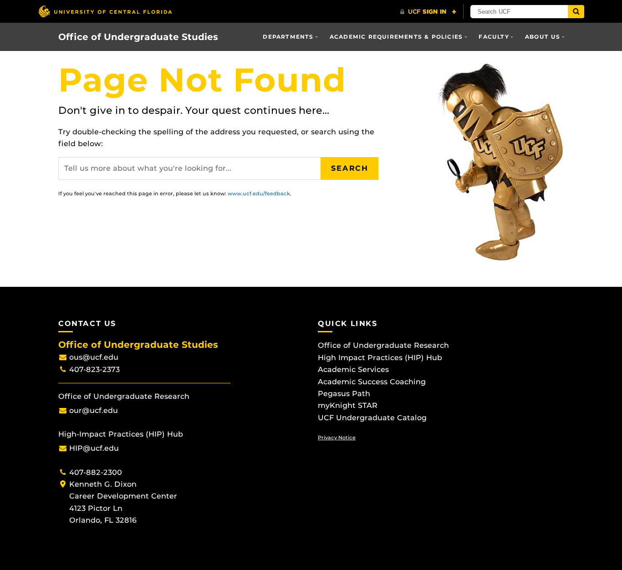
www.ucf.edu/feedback (259, 193)
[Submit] (576, 11)
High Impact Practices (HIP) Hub (380, 357)
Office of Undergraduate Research (383, 345)
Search (349, 168)
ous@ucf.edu (93, 357)
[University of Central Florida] (105, 11)
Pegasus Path (344, 393)
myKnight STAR (347, 405)
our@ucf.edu (93, 410)
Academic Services (353, 369)
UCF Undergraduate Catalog (372, 417)
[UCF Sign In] (428, 12)
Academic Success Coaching (372, 381)
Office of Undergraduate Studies (138, 36)
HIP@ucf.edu (94, 448)
